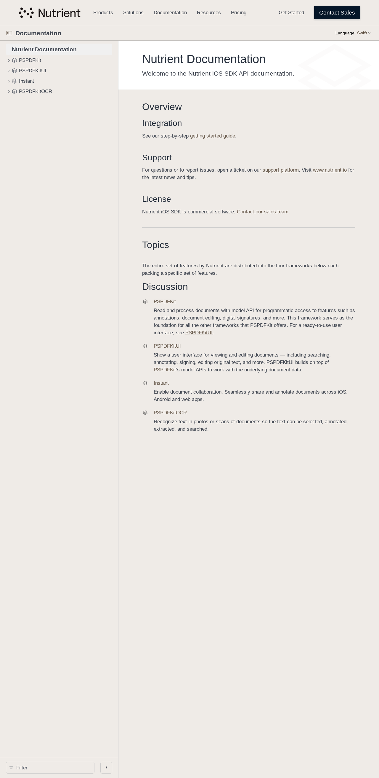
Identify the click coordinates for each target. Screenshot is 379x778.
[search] (50, 768)
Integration (162, 123)
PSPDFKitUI (199, 333)
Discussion (165, 286)
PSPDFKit (165, 370)
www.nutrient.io (330, 170)
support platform (281, 170)
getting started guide (212, 136)
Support (157, 157)
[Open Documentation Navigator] (9, 33)
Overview (162, 106)
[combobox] (52, 767)
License (156, 199)
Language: (345, 33)
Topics (155, 244)
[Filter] (52, 767)
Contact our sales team (262, 212)
